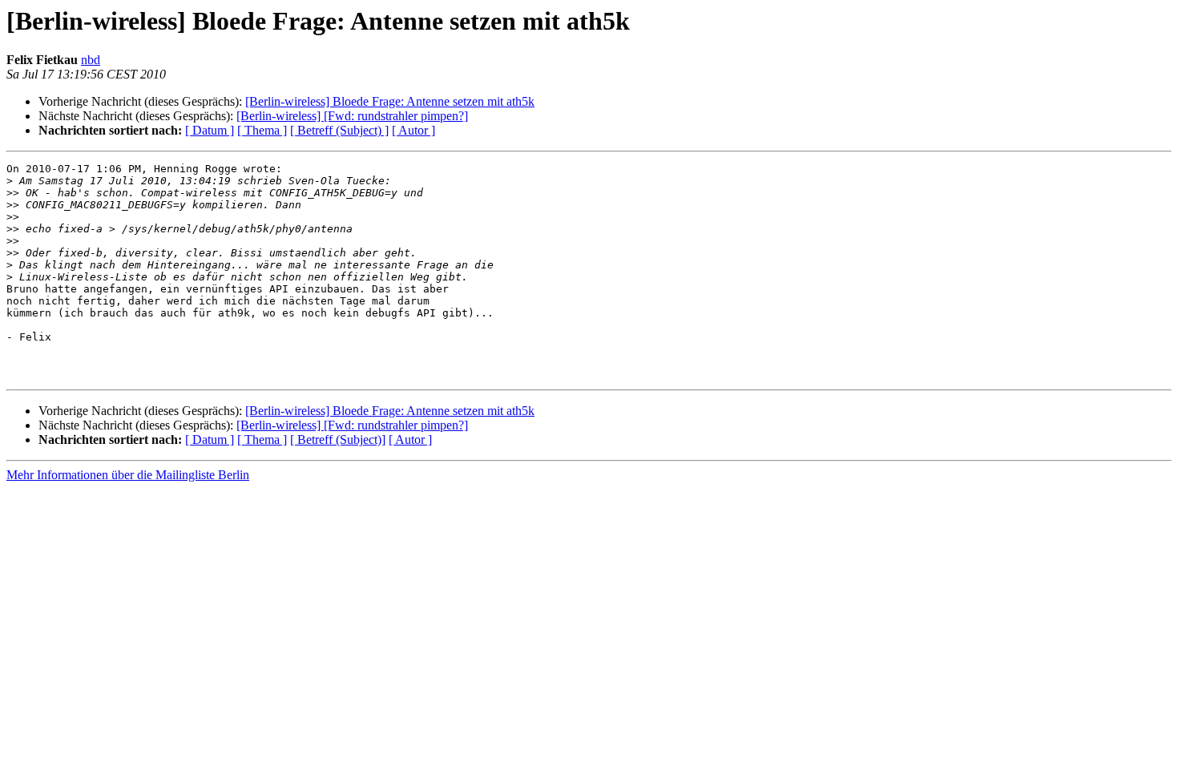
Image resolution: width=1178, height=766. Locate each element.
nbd (90, 60)
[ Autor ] (413, 130)
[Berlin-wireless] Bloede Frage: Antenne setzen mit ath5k (390, 101)
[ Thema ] (262, 130)
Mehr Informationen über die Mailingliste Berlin (127, 475)
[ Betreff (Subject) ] (339, 130)
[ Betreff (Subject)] (337, 439)
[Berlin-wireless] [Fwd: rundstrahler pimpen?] (352, 116)
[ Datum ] (209, 130)
